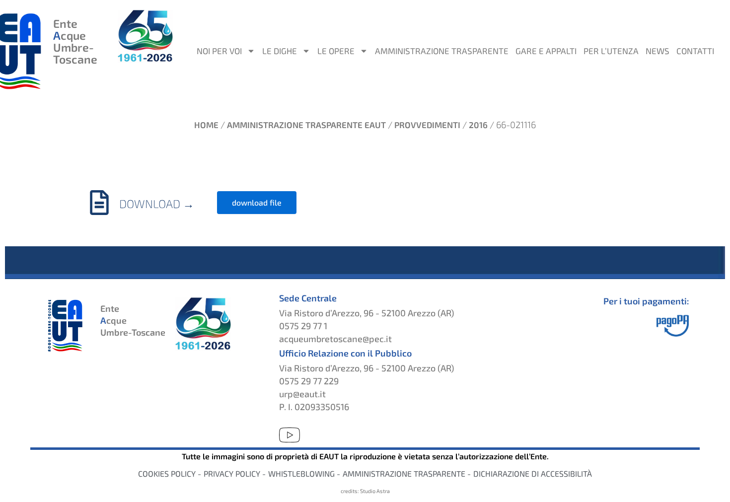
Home (206, 125)
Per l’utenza (611, 51)
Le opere (336, 51)
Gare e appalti (546, 51)
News (657, 51)
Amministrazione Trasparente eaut (306, 125)
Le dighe (279, 51)
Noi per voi (219, 51)
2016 (478, 125)
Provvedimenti (427, 125)
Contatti (695, 51)
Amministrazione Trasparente (442, 51)
